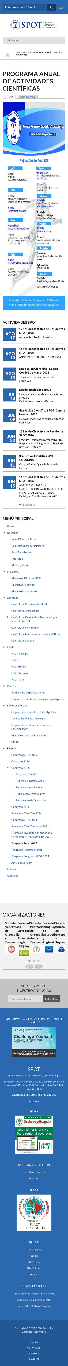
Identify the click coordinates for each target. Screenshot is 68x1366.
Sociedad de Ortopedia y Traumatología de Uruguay (21, 934)
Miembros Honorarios (24, 591)
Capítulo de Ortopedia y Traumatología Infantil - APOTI (34, 619)
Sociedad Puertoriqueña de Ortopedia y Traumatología (34, 932)
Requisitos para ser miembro (27, 545)
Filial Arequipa (19, 653)
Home (10, 526)
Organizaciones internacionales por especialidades (32, 727)
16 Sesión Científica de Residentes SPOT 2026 (42, 350)
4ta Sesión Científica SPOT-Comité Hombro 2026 (42, 412)
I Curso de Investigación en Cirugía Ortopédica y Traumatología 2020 (31, 834)
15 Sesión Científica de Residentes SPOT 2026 (42, 433)
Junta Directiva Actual (24, 539)
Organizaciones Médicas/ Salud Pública (34, 1293)
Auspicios (12, 875)
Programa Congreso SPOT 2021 (30, 856)
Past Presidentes (21, 552)
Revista (11, 686)
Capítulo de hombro (22, 640)
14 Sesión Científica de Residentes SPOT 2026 (42, 478)
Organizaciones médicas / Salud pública (33, 712)
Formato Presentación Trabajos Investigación (38, 699)
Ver (12, 96)
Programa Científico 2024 (26, 813)
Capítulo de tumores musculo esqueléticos (35, 634)
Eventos (20, 52)
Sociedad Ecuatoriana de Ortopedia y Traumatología (59, 932)
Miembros (13, 571)
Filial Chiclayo (19, 673)
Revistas (34, 1359)
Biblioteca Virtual (17, 705)
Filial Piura (17, 679)
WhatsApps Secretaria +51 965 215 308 (34, 1094)
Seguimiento (27, 96)
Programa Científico (27, 774)
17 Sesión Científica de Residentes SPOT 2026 (42, 330)
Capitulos (12, 597)
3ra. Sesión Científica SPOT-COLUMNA (37, 457)
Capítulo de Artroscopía (25, 610)
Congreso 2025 (20, 767)
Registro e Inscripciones (30, 780)
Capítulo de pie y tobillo (25, 627)
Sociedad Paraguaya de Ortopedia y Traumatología (46, 932)
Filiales (11, 647)
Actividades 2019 (21, 862)
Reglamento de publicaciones (28, 692)
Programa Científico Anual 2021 (30, 826)
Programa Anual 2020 (24, 843)
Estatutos (17, 558)
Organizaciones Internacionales (34, 1299)
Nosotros (12, 532)
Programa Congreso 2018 (26, 849)
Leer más (34, 1100)
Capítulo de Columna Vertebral (29, 604)
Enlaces (11, 869)
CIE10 (15, 741)
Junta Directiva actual (34, 1172)
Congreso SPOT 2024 (24, 819)
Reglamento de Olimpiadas (31, 800)
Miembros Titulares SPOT (26, 578)
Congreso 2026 (20, 761)
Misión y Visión (20, 565)
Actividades (34, 1348)
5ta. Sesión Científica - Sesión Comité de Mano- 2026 (38, 370)
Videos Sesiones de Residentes (29, 735)
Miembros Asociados (23, 584)
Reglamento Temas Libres (30, 793)
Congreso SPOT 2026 (24, 754)
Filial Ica (16, 660)
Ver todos (26, 504)
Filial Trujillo (18, 666)
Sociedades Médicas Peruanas (28, 718)
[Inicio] (34, 24)
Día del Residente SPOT (35, 389)
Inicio (7, 55)
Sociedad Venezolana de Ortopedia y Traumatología (9, 932)
